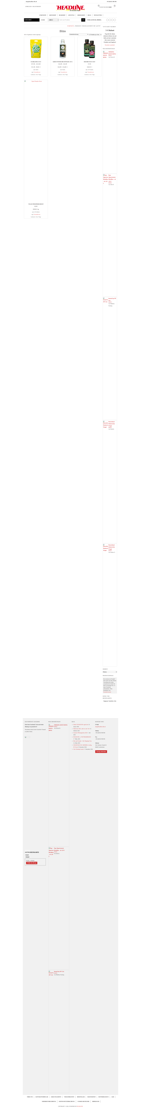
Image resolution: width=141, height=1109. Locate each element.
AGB (112, 1097)
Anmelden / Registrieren (33, 6)
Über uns (30, 1097)
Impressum (95, 1101)
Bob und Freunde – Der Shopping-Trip (82, 741)
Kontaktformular (107, 692)
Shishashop (81, 15)
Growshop (52, 15)
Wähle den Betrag (31, 863)
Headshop (62, 15)
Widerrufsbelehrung (49, 1101)
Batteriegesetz (103, 1097)
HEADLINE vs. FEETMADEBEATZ (82, 737)
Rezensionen (91, 1097)
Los (83, 20)
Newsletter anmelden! (110, 45)
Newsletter (98, 15)
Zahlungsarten (56, 1097)
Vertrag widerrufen (101, 751)
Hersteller (81, 1097)
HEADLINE (80, 1106)
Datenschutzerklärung (67, 1101)
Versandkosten (37, 72)
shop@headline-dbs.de (100, 726)
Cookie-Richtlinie (83, 1101)
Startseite (42, 15)
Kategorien (28, 20)
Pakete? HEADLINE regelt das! (80, 724)
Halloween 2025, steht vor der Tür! (81, 728)
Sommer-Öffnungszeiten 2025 (80, 732)
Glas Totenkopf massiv (78, 749)
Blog (89, 15)
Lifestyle (71, 15)
